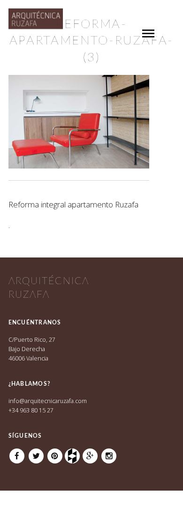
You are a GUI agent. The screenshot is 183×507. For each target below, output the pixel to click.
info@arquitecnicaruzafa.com (47, 401)
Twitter (36, 453)
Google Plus (90, 453)
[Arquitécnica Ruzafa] (35, 23)
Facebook (16, 453)
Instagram (108, 453)
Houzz (73, 453)
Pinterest (54, 453)
